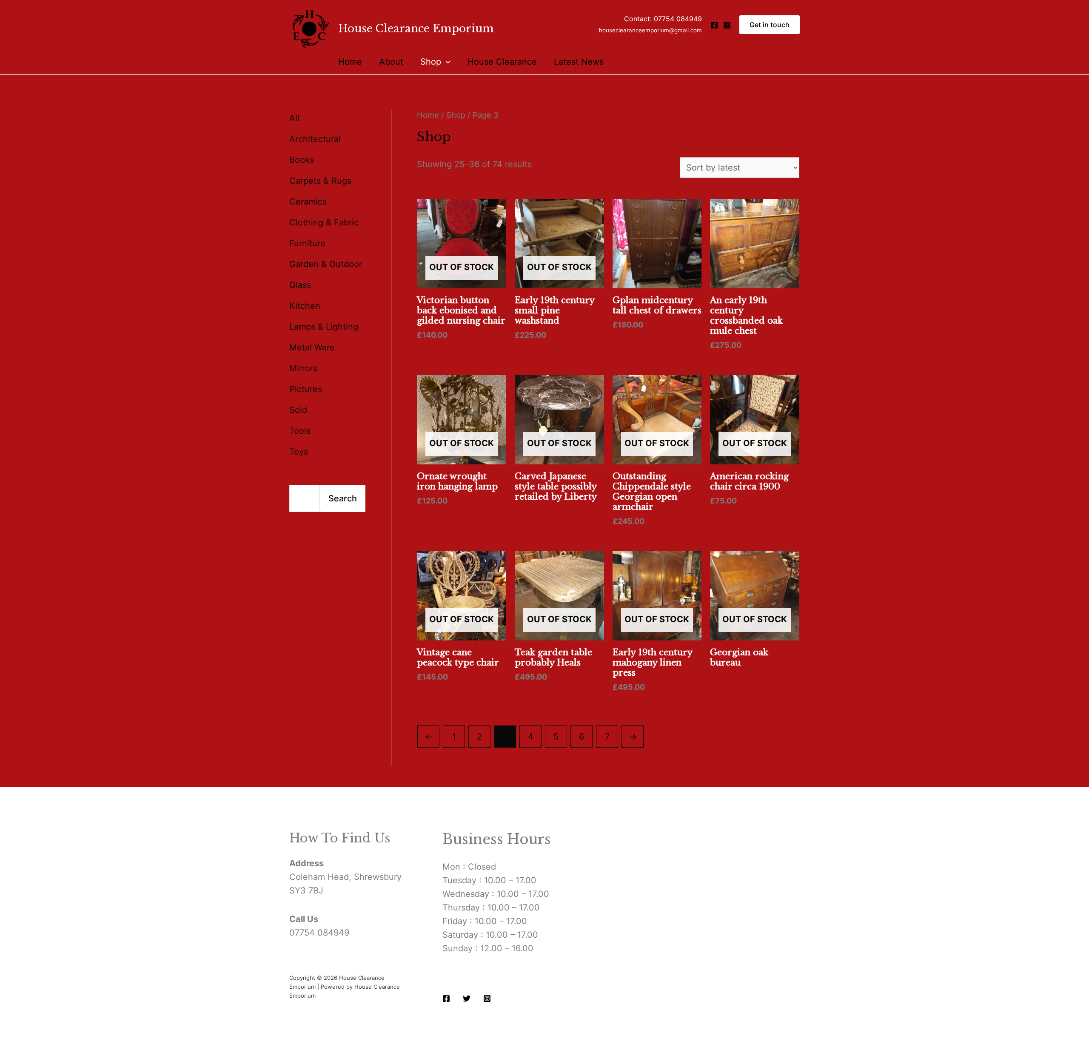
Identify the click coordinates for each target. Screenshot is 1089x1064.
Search (342, 498)
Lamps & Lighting (323, 326)
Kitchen (304, 306)
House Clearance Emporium (416, 28)
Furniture (307, 243)
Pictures (305, 389)
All (294, 118)
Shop (430, 62)
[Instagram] (727, 25)
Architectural (315, 139)
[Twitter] (466, 998)
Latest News (579, 62)
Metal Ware (312, 347)
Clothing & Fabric (324, 222)
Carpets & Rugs (320, 181)
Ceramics (308, 201)
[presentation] (445, 62)
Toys (298, 452)
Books (301, 160)
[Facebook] (714, 25)
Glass (300, 285)
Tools (300, 431)
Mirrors (303, 368)
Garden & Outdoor (325, 264)
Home (350, 62)
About (391, 62)
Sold (298, 410)
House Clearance (502, 62)
